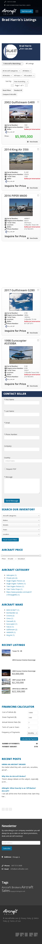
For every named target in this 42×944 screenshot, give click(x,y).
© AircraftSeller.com (10, 918)
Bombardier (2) (12, 613)
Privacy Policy (26, 918)
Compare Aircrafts (9, 94)
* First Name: (9, 399)
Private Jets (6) (11, 578)
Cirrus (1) (9, 618)
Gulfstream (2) (11, 629)
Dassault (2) (11, 621)
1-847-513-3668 (11, 2)
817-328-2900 (26, 49)
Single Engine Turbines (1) (16, 583)
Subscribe (6, 848)
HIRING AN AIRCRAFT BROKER (14, 764)
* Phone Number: (10, 434)
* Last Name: (9, 411)
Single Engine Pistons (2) (15, 581)
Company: (8, 446)
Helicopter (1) (11, 575)
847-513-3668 (17, 865)
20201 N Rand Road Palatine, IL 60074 (18, 5)
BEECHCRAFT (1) (12, 610)
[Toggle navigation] (37, 11)
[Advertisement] (21, 264)
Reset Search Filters (10, 540)
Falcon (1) (10, 627)
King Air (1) (10, 635)
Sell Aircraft (27, 11)
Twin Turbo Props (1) (14, 589)
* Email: (7, 423)
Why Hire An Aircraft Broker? (14, 776)
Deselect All (18, 90)
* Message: (8, 477)
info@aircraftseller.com (19, 869)
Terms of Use (15, 921)
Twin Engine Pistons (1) (15, 586)
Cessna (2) (10, 615)
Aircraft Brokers (11, 887)
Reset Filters (7, 90)
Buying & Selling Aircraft (17, 891)
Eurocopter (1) (11, 624)
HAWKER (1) (11, 632)
